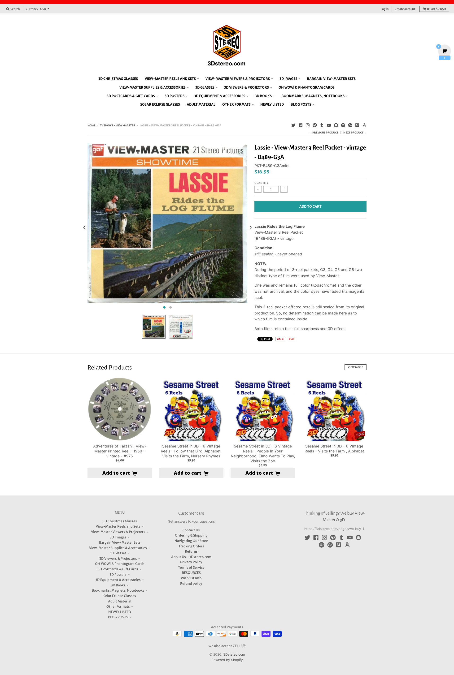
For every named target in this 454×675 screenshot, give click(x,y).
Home (91, 125)
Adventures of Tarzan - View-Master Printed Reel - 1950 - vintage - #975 (119, 451)
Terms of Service (191, 567)
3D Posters (118, 574)
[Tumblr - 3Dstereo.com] (322, 125)
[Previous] (84, 227)
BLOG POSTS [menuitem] (301, 104)
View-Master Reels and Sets (118, 526)
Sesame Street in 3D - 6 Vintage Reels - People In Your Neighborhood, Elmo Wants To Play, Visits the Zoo (263, 453)
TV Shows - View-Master (117, 125)
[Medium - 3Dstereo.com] (357, 125)
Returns (191, 551)
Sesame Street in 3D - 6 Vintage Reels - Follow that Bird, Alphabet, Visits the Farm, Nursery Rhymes (191, 451)
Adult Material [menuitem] (201, 104)
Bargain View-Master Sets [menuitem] (331, 79)
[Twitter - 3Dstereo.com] (293, 125)
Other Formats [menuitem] (236, 104)
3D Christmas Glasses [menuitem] (118, 79)
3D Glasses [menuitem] (204, 87)
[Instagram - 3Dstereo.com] (308, 125)
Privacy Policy (191, 562)
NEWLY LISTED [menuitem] (272, 104)
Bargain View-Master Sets (119, 542)
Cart (436, 9)
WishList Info (191, 578)
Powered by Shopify (227, 660)
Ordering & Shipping (191, 535)
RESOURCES (191, 573)
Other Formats (118, 606)
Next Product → (355, 132)
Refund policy (191, 583)
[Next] (250, 227)
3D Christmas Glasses (120, 521)
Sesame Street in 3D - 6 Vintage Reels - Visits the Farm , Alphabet (334, 448)
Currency (32, 9)
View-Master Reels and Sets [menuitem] (170, 79)
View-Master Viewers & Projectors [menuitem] (237, 79)
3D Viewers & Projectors (118, 558)
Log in (385, 9)
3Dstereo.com (234, 654)
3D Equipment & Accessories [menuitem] (219, 96)
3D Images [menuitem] (288, 79)
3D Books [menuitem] (263, 96)
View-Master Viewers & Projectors (118, 532)
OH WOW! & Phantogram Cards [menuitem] (307, 87)
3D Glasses (118, 553)
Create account (405, 9)
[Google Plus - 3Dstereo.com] (350, 125)
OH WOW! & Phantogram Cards (119, 564)
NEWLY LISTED (119, 612)
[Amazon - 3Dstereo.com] (364, 125)
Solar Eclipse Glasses (119, 596)
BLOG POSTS (118, 617)
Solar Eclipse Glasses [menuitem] (160, 104)
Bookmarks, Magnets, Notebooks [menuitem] (313, 96)
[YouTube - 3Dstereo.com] (329, 125)
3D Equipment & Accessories (118, 580)
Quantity (261, 183)
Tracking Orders (191, 546)
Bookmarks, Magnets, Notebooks (118, 590)
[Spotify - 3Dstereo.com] (343, 125)
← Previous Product (323, 132)
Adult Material (119, 601)
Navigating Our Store (191, 541)
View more (355, 367)
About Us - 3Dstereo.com (191, 557)
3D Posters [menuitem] (174, 96)
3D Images (118, 537)
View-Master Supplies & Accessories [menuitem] (152, 87)
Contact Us (191, 530)
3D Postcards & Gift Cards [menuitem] (131, 96)
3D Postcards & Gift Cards (118, 569)
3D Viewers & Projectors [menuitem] (246, 87)
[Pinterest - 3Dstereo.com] (315, 125)
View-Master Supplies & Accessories (118, 548)
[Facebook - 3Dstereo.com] (300, 125)
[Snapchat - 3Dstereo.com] (336, 125)
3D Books (118, 585)
